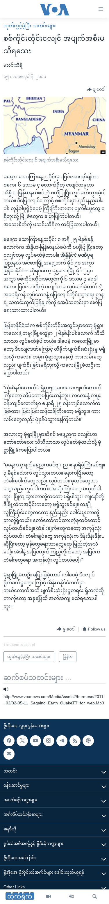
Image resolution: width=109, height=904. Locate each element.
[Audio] (71, 896)
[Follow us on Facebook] (9, 740)
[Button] (96, 90)
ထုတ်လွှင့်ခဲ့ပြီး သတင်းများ (29, 25)
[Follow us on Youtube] (35, 740)
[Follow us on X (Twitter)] (22, 740)
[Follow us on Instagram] (48, 740)
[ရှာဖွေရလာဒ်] (94, 896)
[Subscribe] (9, 753)
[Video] (48, 896)
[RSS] (75, 740)
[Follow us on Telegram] (61, 740)
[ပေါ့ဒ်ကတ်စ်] (88, 740)
